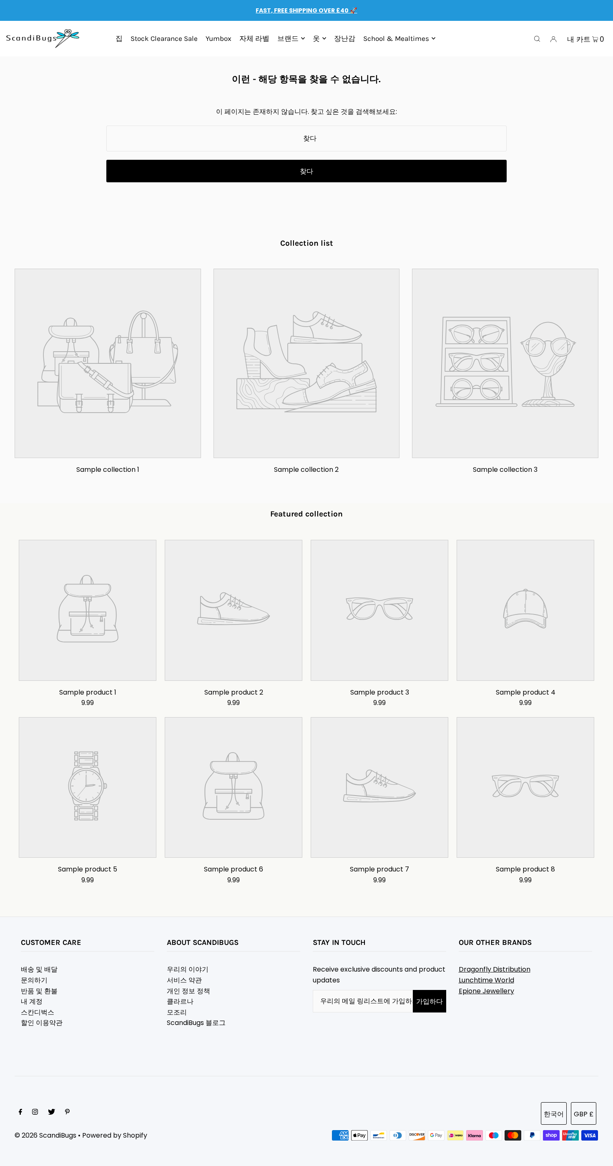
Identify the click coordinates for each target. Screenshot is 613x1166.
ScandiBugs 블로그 (196, 1022)
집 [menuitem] (119, 38)
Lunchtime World (486, 980)
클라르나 (180, 1001)
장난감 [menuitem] (344, 38)
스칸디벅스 (37, 1012)
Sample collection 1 (107, 469)
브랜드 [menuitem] (288, 38)
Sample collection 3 (505, 469)
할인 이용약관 (42, 1022)
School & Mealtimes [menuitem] (396, 38)
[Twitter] (51, 1112)
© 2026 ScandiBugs (45, 1135)
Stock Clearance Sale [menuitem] (164, 38)
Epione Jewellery (486, 991)
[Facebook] (20, 1112)
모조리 (177, 1012)
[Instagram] (35, 1112)
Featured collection (306, 514)
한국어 (554, 1114)
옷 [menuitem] (316, 38)
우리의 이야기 (188, 969)
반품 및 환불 (39, 991)
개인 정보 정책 (188, 991)
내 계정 (32, 1001)
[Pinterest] (67, 1112)
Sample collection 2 (306, 469)
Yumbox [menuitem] (218, 38)
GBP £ (583, 1114)
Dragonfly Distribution (494, 969)
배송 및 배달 (39, 969)
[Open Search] (537, 39)
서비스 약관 (184, 980)
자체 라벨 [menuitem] (254, 38)
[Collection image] (108, 451)
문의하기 (34, 980)
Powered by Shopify (114, 1135)
